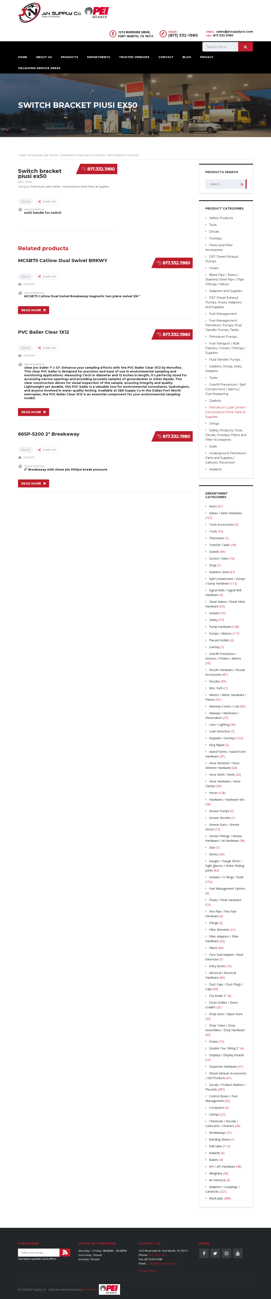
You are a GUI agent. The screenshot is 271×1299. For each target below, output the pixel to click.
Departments (98, 57)
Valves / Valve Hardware (225, 513)
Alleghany (215, 1173)
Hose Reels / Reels (222, 774)
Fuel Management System (227, 888)
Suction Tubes (219, 558)
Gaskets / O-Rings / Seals (226, 877)
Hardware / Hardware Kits (227, 799)
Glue (212, 847)
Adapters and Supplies (225, 291)
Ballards (214, 1153)
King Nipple (217, 745)
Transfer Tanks (219, 545)
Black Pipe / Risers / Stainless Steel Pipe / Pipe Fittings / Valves (224, 279)
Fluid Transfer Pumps (224, 359)
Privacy (206, 57)
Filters (213, 948)
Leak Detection (219, 731)
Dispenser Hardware (223, 1066)
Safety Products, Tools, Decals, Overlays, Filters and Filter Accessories (225, 435)
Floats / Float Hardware (225, 900)
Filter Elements (219, 930)
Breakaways (217, 1133)
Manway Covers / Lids (224, 706)
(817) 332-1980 (183, 35)
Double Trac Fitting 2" (224, 1048)
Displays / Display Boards (226, 1055)
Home (22, 57)
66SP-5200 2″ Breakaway (48, 434)
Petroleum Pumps (223, 337)
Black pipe (216, 1198)
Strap (212, 565)
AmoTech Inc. (90, 1289)
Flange (213, 923)
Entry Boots (217, 966)
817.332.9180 (223, 35)
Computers (216, 1108)
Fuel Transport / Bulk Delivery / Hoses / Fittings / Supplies (225, 348)
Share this (49, 201)
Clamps (214, 1114)
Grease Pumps (219, 811)
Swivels (214, 552)
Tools (213, 225)
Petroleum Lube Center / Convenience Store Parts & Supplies (66, 155)
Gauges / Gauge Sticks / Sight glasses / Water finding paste (224, 865)
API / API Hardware (222, 1166)
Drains (213, 1041)
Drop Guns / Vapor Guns (226, 1014)
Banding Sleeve (219, 1139)
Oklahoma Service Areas (39, 68)
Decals (214, 231)
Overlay (214, 647)
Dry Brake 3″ (218, 996)
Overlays (215, 238)
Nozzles (214, 681)
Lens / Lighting (219, 724)
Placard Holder (219, 640)
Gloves (213, 854)
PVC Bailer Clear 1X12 (43, 332)
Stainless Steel (219, 572)
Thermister (216, 538)
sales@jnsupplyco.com (234, 31)
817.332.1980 (101, 169)
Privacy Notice (148, 1271)
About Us (44, 57)
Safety (213, 620)
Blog (187, 57)
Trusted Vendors (134, 57)
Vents (213, 506)
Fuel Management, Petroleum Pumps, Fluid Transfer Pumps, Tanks (223, 325)
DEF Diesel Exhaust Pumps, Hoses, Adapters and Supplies (223, 302)
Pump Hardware (220, 627)
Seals (213, 446)
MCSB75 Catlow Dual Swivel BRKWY (62, 260)
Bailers (213, 1160)
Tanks (213, 378)
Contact (166, 57)
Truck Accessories (221, 524)
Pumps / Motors (220, 633)
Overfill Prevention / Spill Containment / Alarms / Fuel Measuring (225, 389)
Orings (214, 423)
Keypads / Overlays (222, 738)
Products (69, 57)
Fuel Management (223, 314)
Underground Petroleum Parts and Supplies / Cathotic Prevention (225, 457)
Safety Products (221, 218)
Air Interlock (217, 1180)
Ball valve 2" (217, 1146)
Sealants (215, 469)
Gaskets (215, 401)
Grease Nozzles (220, 818)
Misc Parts (216, 688)
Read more (31, 310)
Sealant (214, 613)
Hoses (213, 268)
